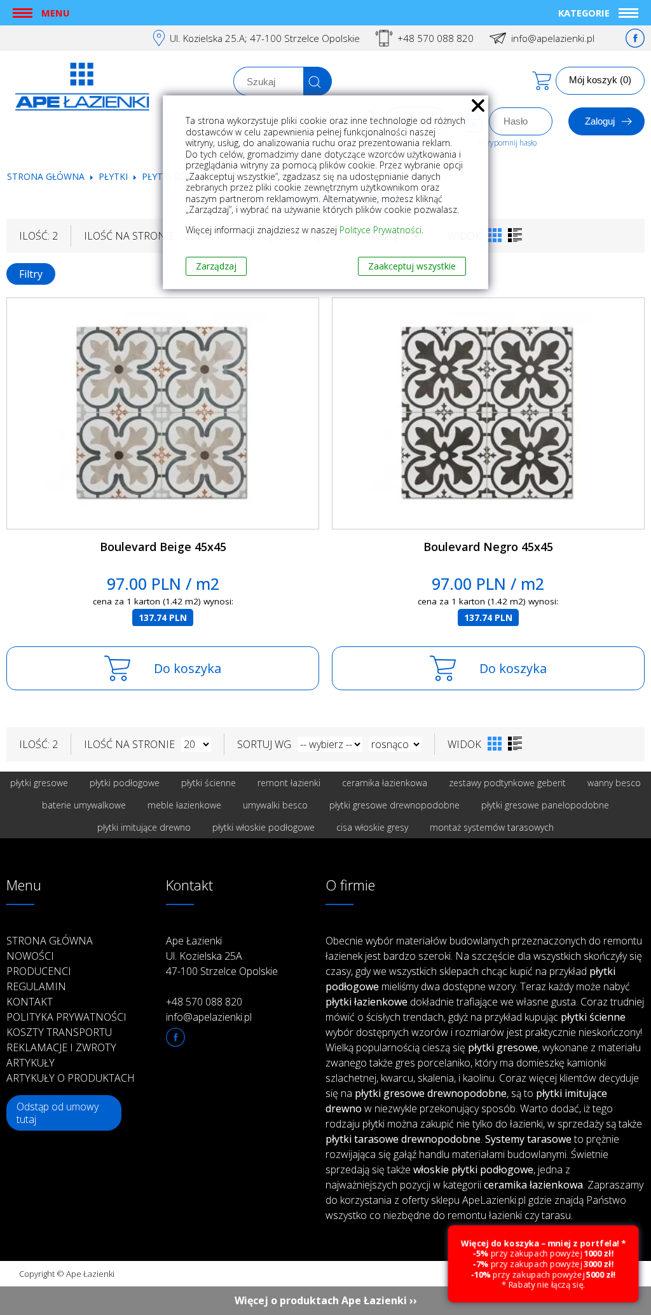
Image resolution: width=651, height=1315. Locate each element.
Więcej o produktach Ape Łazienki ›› (326, 1300)
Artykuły (30, 1063)
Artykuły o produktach (70, 1078)
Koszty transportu (59, 1032)
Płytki (114, 176)
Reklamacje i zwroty (61, 1047)
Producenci (38, 971)
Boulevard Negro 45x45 (488, 546)
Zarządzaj (216, 266)
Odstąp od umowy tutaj (58, 1113)
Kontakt (29, 1002)
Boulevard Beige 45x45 (163, 546)
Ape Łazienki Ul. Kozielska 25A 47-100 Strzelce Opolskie (222, 956)
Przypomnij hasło (508, 142)
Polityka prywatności (66, 1017)
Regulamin (36, 986)
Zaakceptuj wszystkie (412, 266)
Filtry (31, 274)
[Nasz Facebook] (635, 38)
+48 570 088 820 (435, 38)
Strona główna (46, 176)
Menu (55, 12)
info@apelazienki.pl (552, 38)
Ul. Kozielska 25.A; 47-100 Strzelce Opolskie (265, 38)
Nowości (30, 956)
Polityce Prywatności (380, 230)
